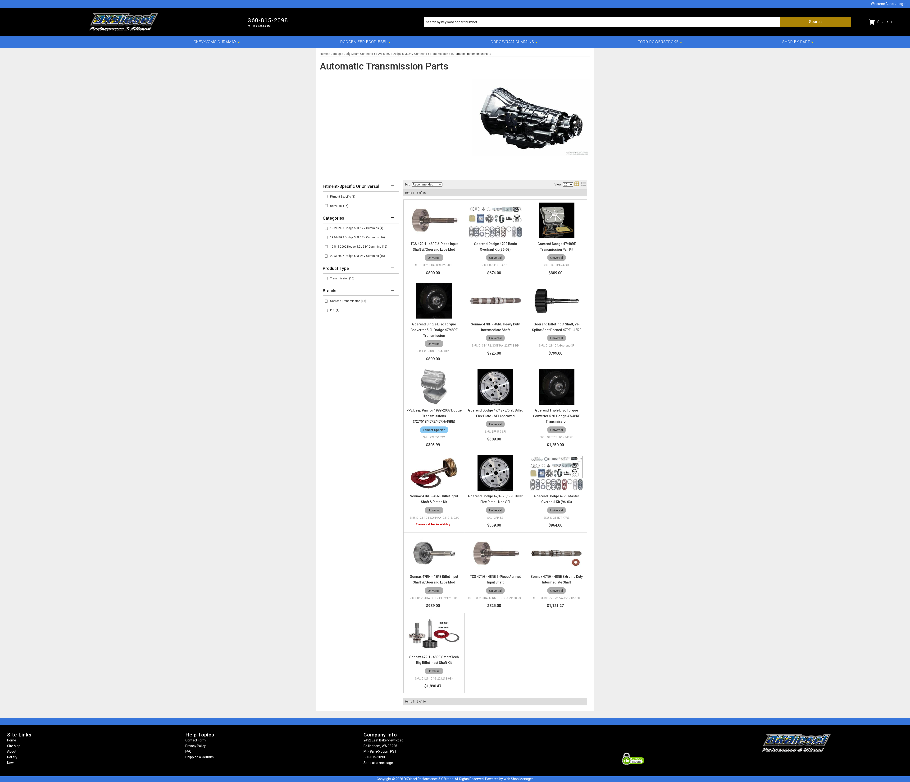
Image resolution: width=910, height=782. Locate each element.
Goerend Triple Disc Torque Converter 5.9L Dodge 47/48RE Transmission (556, 416)
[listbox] (427, 184)
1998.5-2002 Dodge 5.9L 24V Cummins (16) (358, 246)
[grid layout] (576, 184)
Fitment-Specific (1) (342, 196)
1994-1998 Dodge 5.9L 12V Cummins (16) (357, 237)
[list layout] (583, 184)
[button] (637, 22)
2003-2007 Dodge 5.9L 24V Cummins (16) (357, 256)
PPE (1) (334, 310)
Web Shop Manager (518, 779)
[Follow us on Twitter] (801, 761)
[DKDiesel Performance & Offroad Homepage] (124, 22)
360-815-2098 (374, 757)
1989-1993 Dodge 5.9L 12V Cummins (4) (356, 228)
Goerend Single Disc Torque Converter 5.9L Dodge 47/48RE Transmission (434, 330)
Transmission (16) (342, 278)
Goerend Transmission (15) (348, 301)
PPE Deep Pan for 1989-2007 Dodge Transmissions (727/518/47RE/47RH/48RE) (434, 416)
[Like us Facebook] (788, 761)
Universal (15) (339, 206)
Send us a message (378, 763)
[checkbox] (326, 196)
